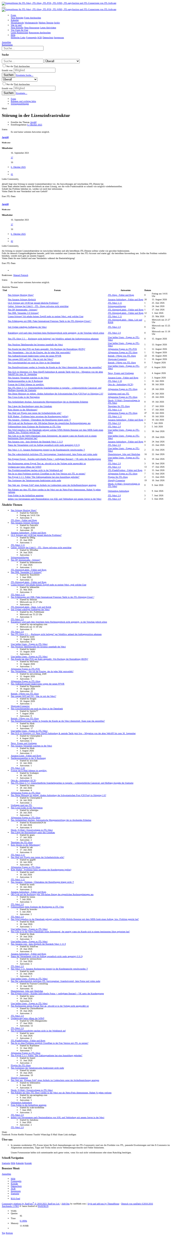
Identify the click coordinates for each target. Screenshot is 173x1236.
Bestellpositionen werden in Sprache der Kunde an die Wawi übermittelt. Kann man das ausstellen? (55, 367)
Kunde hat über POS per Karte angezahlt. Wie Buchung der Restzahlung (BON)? (46, 349)
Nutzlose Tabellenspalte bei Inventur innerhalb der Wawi (35, 344)
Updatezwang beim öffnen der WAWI (24, 467)
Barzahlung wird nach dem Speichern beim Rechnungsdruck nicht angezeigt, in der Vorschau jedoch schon (56, 333)
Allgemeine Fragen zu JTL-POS (122, 349)
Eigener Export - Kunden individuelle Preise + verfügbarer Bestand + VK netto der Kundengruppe (54, 459)
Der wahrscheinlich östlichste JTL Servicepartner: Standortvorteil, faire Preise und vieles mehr (52, 454)
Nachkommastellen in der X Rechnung (25, 381)
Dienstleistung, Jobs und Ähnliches (124, 454)
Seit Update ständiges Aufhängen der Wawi (27, 327)
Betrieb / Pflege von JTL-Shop (122, 356)
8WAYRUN (43, 1206)
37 (12, 157)
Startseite (6, 1163)
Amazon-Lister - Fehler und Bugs (123, 377)
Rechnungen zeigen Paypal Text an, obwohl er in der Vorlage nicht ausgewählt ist (47, 463)
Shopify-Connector (116, 480)
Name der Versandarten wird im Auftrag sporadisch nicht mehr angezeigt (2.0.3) (44, 445)
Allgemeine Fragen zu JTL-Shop (122, 352)
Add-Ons (65, 1203)
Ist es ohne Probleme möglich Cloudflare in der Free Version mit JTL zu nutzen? (46, 473)
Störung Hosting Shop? (21, 295)
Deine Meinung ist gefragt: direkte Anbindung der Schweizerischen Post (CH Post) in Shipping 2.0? (55, 393)
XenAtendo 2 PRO (10, 1206)
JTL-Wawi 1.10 (115, 381)
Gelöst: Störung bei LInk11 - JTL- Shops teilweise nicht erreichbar (38, 306)
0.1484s (23, 1221)
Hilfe (13, 1163)
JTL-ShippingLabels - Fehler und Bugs (125, 309)
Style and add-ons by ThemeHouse (103, 1203)
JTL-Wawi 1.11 (115, 303)
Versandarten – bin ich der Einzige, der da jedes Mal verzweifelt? (39, 352)
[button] (3, 7)
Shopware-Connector (117, 359)
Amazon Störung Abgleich (22, 299)
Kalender (20, 1163)
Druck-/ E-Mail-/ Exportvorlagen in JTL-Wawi (32, 830)
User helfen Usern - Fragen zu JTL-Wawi (29, 644)
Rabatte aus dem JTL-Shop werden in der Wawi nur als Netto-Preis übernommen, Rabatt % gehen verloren (61, 1092)
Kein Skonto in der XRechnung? (22, 409)
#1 (12, 174)
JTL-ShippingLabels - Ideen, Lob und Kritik (31, 607)
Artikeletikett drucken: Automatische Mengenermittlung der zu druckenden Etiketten (48, 402)
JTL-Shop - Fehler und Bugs (121, 295)
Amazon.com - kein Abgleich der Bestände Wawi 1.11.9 (35, 441)
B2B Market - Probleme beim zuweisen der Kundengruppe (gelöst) (38, 416)
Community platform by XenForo (31, 1203)
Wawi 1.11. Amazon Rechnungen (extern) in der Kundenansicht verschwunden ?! (46, 449)
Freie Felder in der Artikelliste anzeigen (25, 495)
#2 (12, 241)
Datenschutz (16, 1186)
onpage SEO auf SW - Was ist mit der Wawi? (30, 359)
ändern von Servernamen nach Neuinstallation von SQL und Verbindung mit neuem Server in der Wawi (54, 499)
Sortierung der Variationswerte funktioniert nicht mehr (34, 480)
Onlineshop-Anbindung (118, 491)
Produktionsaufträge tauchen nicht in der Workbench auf (35, 470)
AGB (13, 1188)
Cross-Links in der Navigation (24, 397)
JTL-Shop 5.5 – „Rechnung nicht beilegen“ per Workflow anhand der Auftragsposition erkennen (53, 338)
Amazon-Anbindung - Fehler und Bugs (125, 299)
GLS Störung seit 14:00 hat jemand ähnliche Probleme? (33, 303)
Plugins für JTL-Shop (118, 477)
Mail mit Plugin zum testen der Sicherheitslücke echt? (34, 413)
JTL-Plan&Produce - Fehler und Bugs (125, 470)
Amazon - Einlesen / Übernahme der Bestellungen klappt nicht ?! (39, 420)
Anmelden (6, 1174)
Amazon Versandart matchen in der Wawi (28, 377)
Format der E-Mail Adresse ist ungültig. (26, 384)
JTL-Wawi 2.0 (114, 327)
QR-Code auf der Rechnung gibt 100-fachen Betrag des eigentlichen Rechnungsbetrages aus (49, 423)
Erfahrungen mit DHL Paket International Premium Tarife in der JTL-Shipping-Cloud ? (49, 321)
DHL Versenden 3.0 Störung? (23, 313)
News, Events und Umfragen (121, 373)
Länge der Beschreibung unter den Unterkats (30, 406)
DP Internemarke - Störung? (22, 309)
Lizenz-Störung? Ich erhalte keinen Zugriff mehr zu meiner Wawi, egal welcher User (45, 316)
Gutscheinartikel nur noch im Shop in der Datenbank (34, 362)
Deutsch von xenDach (137, 1203)
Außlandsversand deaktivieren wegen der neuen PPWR (34, 356)
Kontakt (28, 1163)
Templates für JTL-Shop (119, 406)
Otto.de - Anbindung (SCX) (120, 384)
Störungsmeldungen (117, 306)
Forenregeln (16, 1181)
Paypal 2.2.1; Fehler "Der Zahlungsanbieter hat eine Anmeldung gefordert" (44, 477)
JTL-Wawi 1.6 (114, 467)
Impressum (16, 1191)
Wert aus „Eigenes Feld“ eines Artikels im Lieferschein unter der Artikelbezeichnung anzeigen (52, 485)
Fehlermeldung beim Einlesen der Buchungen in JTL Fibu (34, 426)
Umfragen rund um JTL (118, 393)
